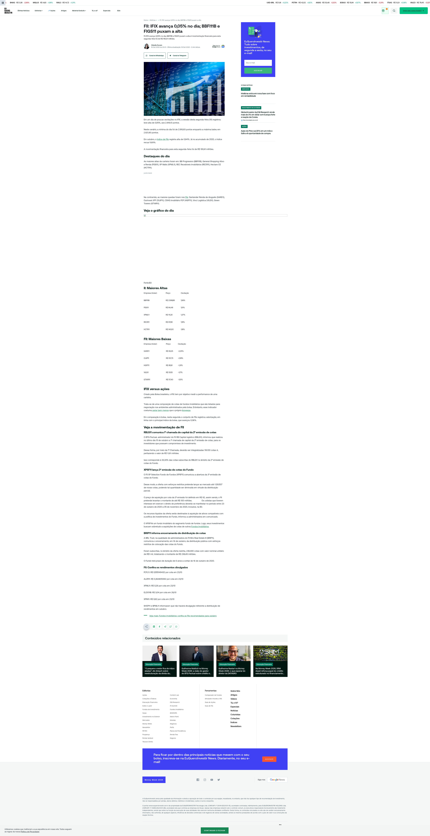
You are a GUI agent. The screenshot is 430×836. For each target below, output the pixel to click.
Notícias (153, 20)
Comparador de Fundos (213, 695)
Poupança (146, 734)
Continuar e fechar (214, 830)
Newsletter (146, 727)
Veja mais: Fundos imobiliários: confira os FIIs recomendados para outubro (183, 616)
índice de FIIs (163, 139)
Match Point (174, 716)
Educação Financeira (149, 702)
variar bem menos (160, 410)
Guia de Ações (210, 702)
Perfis (172, 727)
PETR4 (144, 731)
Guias (144, 713)
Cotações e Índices (149, 699)
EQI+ (119, 11)
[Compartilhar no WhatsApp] (176, 626)
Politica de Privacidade (30, 832)
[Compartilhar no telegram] (165, 626)
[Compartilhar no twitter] (170, 626)
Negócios (173, 724)
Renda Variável (147, 738)
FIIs (186, 197)
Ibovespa (186, 410)
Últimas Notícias (23, 11)
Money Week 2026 (154, 780)
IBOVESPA (173, 713)
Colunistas (235, 714)
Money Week (147, 724)
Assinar (258, 70)
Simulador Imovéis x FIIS (213, 699)
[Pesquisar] (394, 11)
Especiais (106, 11)
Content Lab (174, 695)
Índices (234, 722)
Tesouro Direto (147, 742)
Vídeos (234, 699)
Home (146, 20)
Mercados (146, 720)
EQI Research (175, 702)
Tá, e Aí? (234, 703)
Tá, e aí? (95, 11)
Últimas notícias (247, 85)
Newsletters (236, 726)
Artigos (64, 11)
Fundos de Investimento (150, 709)
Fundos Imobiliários (200, 526)
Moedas (173, 720)
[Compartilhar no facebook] (159, 626)
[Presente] (385, 10)
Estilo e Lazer (147, 706)
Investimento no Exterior (151, 716)
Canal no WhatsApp (156, 55)
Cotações (235, 718)
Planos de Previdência (178, 731)
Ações (144, 695)
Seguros (173, 738)
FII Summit (173, 706)
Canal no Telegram (179, 55)
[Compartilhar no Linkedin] (154, 626)
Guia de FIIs (209, 706)
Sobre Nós (235, 691)
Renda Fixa (174, 734)
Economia (173, 699)
